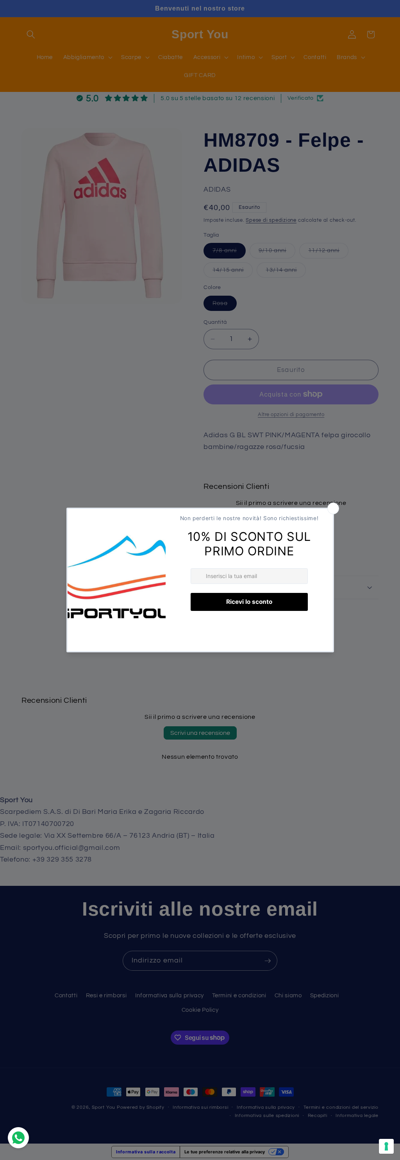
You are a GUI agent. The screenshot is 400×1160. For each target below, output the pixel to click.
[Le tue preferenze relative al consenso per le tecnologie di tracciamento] (386, 1146)
